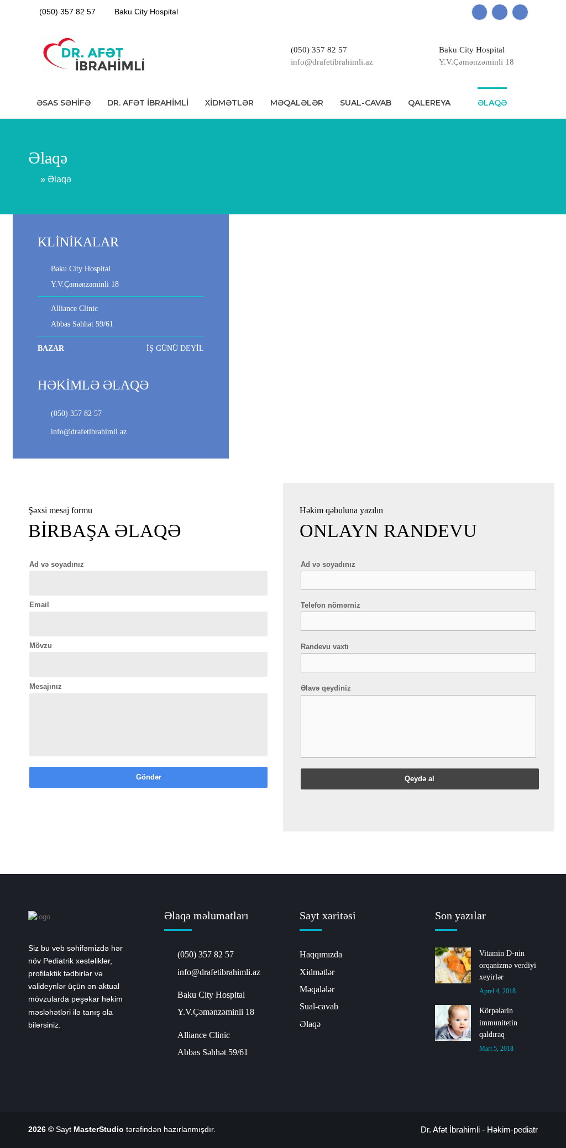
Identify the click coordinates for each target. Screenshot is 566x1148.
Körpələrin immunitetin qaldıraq (498, 1023)
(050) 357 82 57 (67, 11)
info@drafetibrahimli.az (89, 432)
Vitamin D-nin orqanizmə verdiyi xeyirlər (507, 965)
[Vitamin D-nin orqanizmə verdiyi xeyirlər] (453, 965)
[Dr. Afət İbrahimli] (90, 56)
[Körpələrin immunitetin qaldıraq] (453, 1023)
